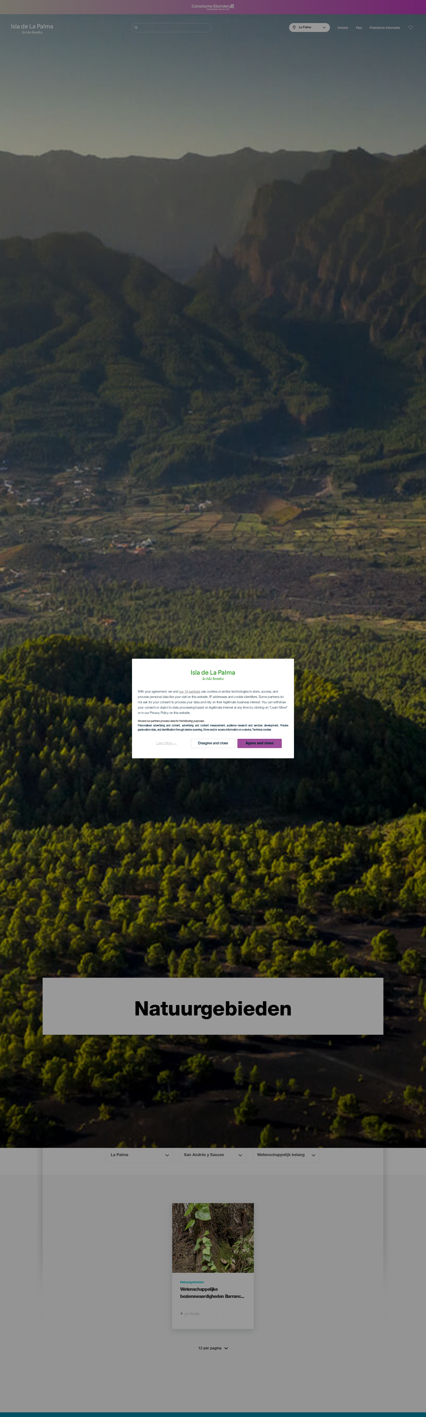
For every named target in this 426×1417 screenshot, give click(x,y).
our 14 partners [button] (189, 692)
